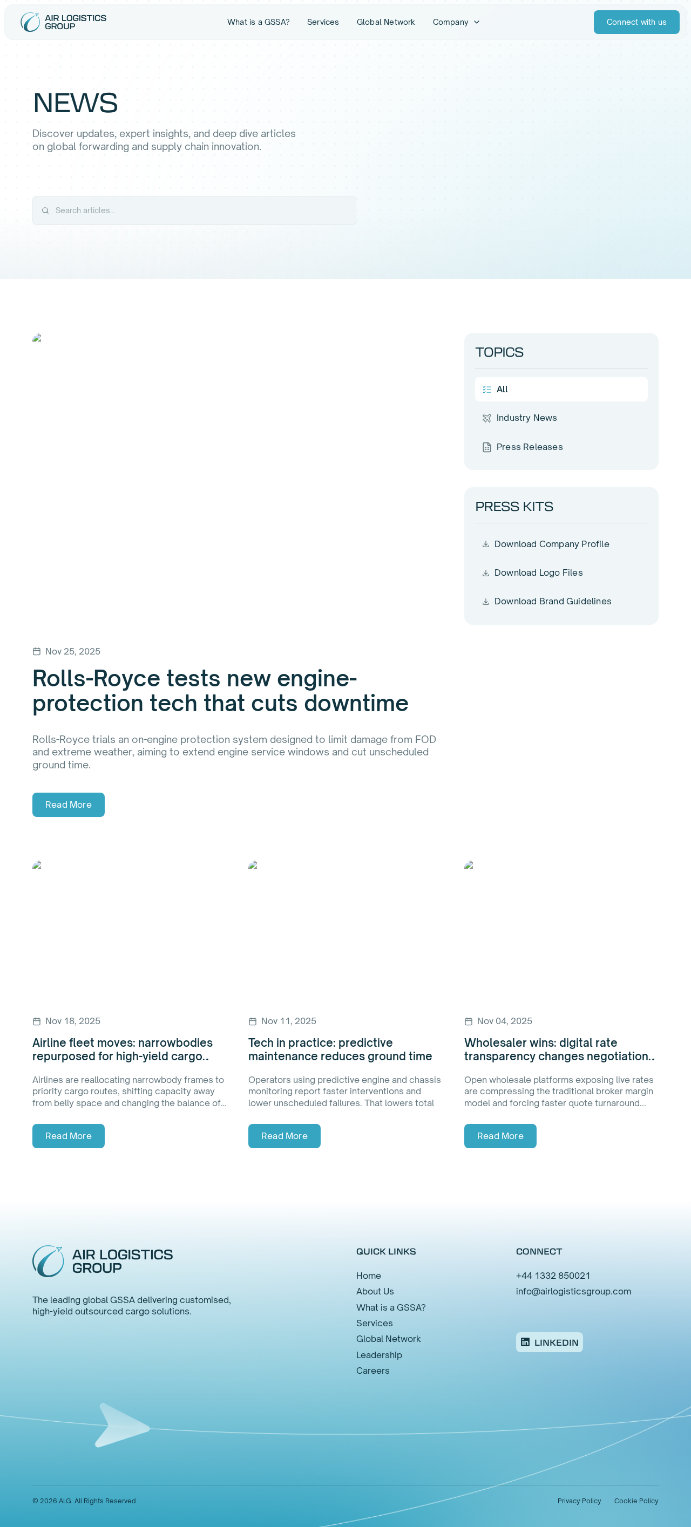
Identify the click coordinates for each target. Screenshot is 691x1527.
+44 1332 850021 (553, 1275)
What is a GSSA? (258, 21)
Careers (373, 1370)
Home (368, 1275)
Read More (68, 804)
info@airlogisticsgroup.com (573, 1291)
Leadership (379, 1354)
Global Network (386, 21)
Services (323, 21)
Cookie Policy (636, 1501)
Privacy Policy (579, 1501)
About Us (375, 1291)
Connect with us (637, 21)
